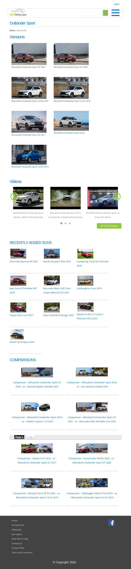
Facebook (112, 522)
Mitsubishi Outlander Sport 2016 (69, 132)
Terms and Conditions (22, 552)
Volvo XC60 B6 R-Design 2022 (58, 315)
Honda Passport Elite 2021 (57, 261)
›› (31, 437)
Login (116, 4)
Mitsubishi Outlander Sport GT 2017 (28, 134)
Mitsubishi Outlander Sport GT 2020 (71, 67)
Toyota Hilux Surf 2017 (22, 315)
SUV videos (17, 534)
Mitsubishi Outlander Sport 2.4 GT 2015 (30, 166)
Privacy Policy (18, 547)
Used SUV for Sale (20, 538)
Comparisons (18, 525)
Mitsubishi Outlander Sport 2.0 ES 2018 (72, 100)
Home (14, 520)
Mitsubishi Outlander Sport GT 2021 (28, 67)
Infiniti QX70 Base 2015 (22, 342)
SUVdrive (20, 12)
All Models (16, 529)
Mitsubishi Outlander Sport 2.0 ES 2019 (30, 100)
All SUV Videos (109, 226)
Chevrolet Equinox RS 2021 (24, 261)
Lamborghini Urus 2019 (89, 288)
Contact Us (17, 543)
